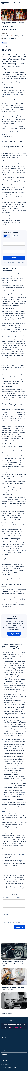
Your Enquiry (6, 914)
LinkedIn (9, 50)
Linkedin (16, 1067)
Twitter (6, 50)
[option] (6, 236)
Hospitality (17, 236)
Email (4, 248)
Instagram (10, 1067)
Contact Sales (18, 3)
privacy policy (17, 263)
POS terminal (10, 704)
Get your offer (14, 634)
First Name (6, 897)
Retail (7, 236)
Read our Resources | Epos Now (8, 22)
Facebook (2, 50)
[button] (25, 2)
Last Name (17, 897)
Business (4, 43)
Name (4, 240)
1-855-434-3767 (16, 1027)
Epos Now (5, 3)
